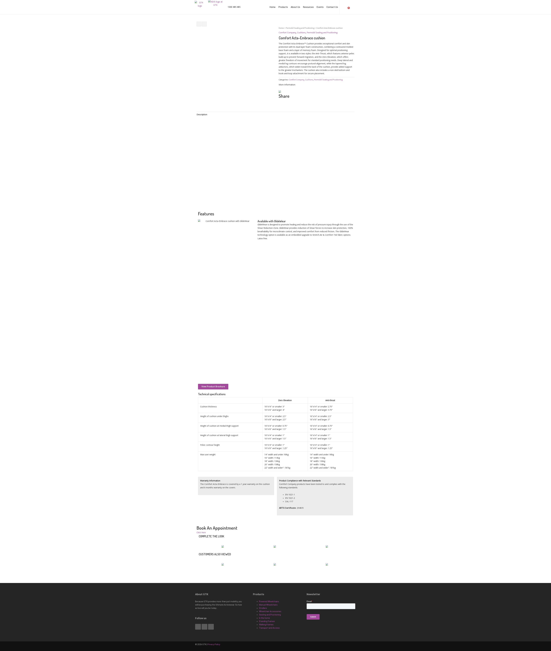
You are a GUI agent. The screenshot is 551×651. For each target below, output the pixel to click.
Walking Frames (266, 624)
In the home (264, 618)
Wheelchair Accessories (270, 611)
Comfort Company (287, 32)
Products (283, 7)
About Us (295, 7)
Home (272, 7)
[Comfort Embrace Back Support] (199, 24)
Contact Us (332, 7)
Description (202, 114)
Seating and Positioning (270, 615)
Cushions (301, 32)
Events (320, 7)
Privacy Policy (213, 644)
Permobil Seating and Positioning (300, 28)
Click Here (201, 532)
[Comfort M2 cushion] (204, 24)
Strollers (263, 608)
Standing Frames (267, 621)
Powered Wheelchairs (269, 601)
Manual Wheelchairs (268, 605)
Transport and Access (269, 628)
